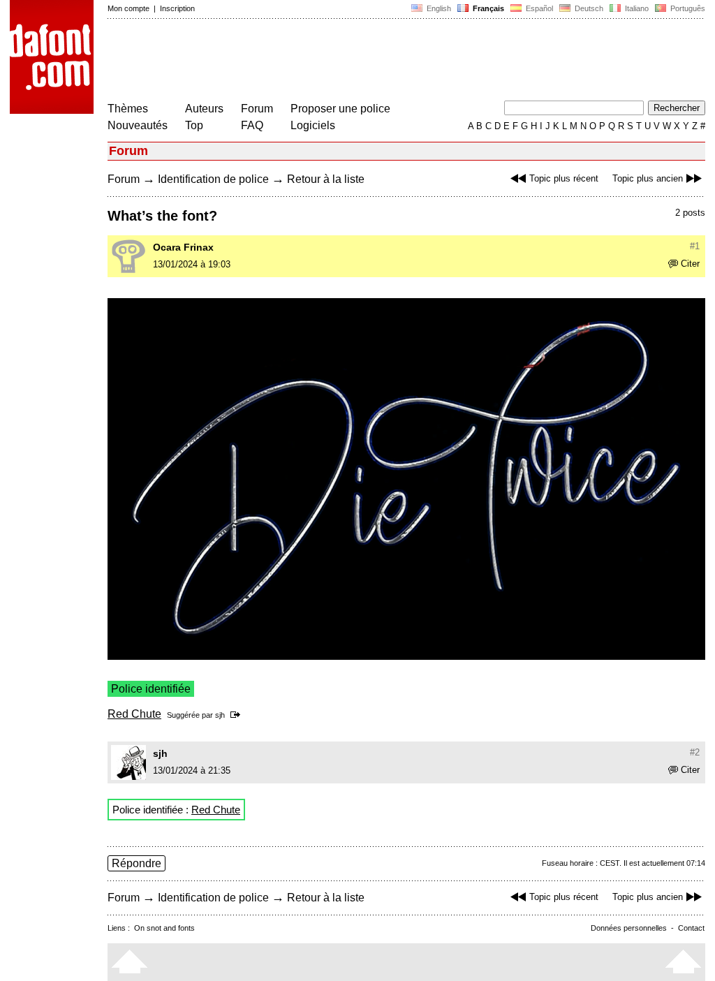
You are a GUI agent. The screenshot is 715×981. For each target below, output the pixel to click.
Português (685, 8)
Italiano (636, 8)
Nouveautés (138, 125)
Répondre (136, 863)
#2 (695, 752)
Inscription (177, 8)
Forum (257, 109)
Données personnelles (629, 928)
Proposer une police (340, 109)
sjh (220, 715)
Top (194, 125)
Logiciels (312, 125)
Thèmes (128, 109)
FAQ (252, 125)
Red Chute (134, 714)
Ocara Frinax (183, 247)
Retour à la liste (325, 179)
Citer (690, 263)
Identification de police (213, 179)
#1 (695, 246)
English (437, 8)
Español (538, 8)
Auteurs (204, 109)
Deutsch (587, 8)
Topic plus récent (563, 178)
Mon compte (128, 8)
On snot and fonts (164, 928)
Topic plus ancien (647, 178)
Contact (691, 928)
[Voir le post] (237, 715)
